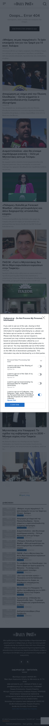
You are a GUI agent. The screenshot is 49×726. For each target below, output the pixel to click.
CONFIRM (14, 405)
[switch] (40, 366)
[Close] (44, 318)
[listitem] (24, 360)
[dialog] (24, 363)
